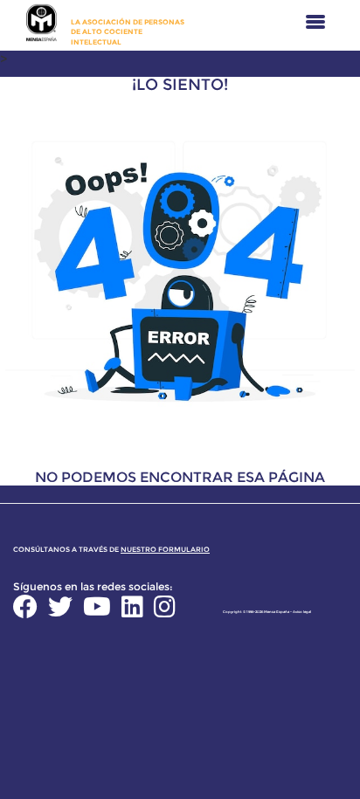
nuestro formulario (165, 549)
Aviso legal (302, 612)
